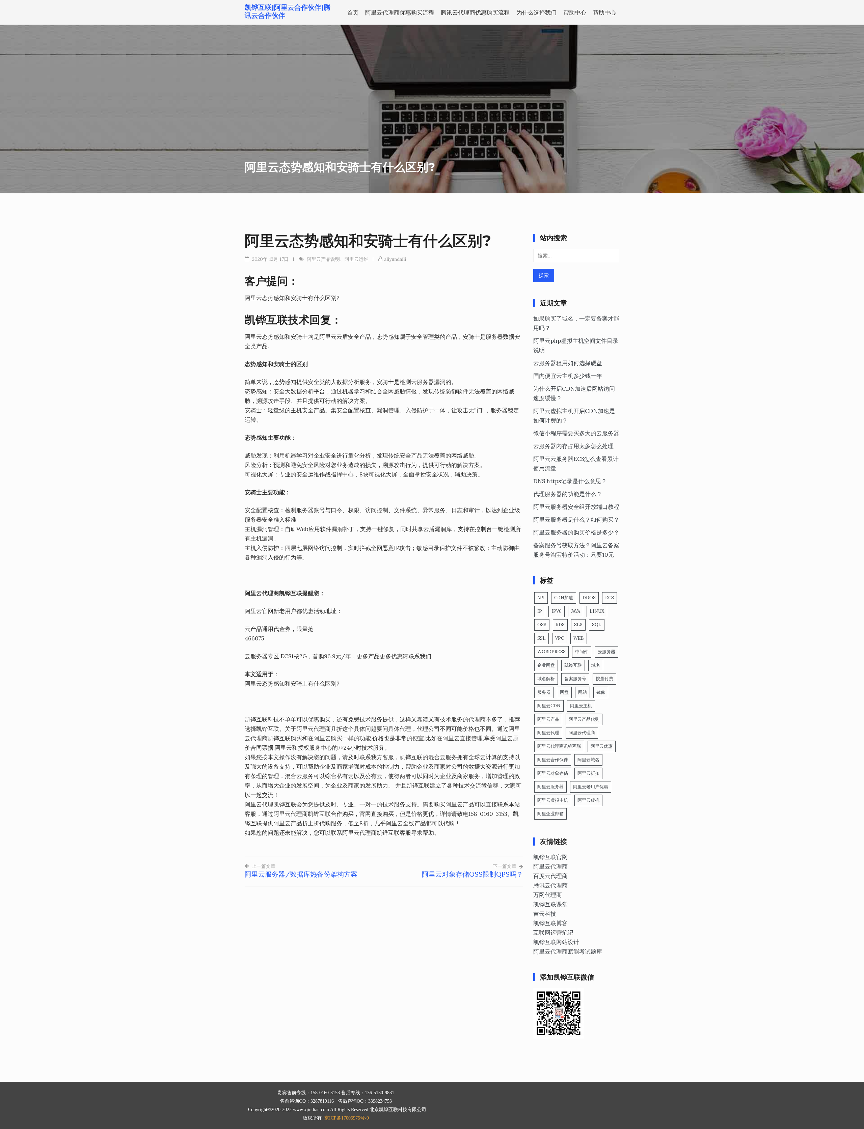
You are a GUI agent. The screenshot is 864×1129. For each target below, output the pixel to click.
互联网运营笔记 (553, 932)
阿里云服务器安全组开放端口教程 (576, 507)
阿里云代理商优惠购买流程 (399, 12)
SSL (541, 638)
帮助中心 (574, 12)
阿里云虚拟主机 (552, 800)
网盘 (564, 692)
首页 (352, 12)
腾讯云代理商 (550, 885)
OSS (541, 625)
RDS (560, 625)
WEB (578, 638)
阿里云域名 (588, 760)
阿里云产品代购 (584, 719)
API (541, 598)
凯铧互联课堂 (550, 904)
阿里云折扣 (588, 773)
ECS (609, 598)
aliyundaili (395, 259)
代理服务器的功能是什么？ (567, 494)
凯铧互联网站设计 (556, 942)
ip (539, 611)
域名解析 (546, 679)
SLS (578, 625)
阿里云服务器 (550, 787)
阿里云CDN (549, 706)
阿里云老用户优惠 (590, 787)
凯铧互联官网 (550, 857)
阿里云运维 (356, 259)
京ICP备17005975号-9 (346, 1118)
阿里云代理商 (582, 733)
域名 (595, 665)
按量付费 (604, 679)
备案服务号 (575, 679)
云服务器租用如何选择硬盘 (567, 363)
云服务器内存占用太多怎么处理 (573, 446)
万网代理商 (547, 895)
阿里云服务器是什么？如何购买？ (576, 519)
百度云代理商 (550, 876)
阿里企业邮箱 (550, 814)
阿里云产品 (548, 719)
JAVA (575, 611)
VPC (559, 638)
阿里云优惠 (602, 746)
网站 (582, 692)
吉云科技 (544, 913)
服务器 (543, 692)
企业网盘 (546, 665)
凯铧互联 (573, 665)
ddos (589, 598)
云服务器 (606, 652)
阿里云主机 (581, 706)
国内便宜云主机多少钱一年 (567, 376)
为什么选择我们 (536, 12)
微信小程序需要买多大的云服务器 (576, 433)
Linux (597, 611)
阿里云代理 (548, 733)
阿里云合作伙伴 (552, 760)
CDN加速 (563, 598)
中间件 (581, 652)
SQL (596, 625)
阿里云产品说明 (323, 259)
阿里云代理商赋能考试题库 (567, 951)
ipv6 (556, 611)
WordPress (551, 652)
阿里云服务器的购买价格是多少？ (576, 532)
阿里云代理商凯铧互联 (559, 746)
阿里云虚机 (588, 800)
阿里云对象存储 (552, 773)
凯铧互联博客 (550, 923)
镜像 (600, 692)
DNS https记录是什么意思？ (570, 481)
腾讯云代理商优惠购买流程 (475, 12)
